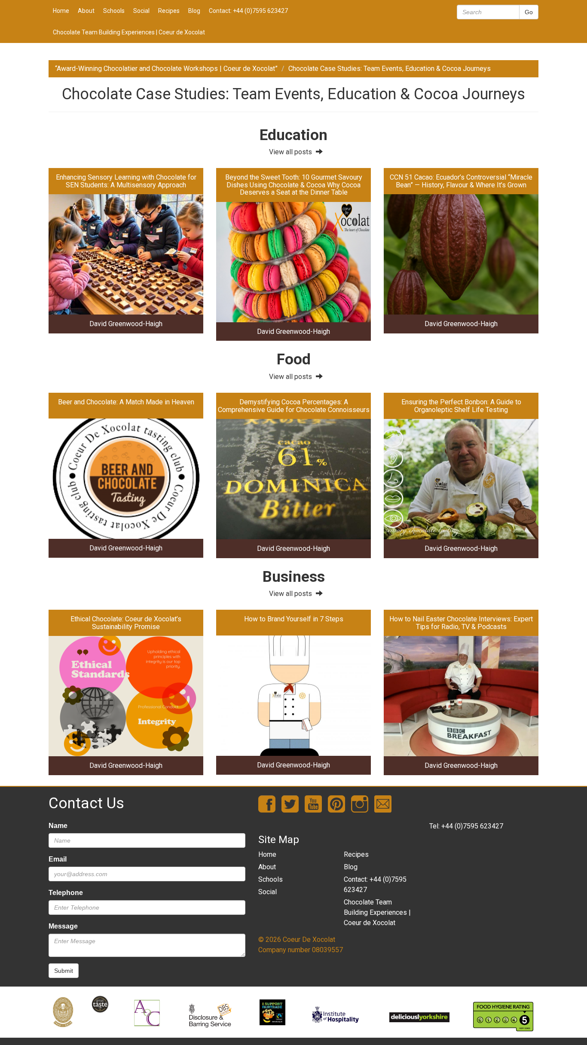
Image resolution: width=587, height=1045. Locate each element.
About (86, 10)
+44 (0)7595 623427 (472, 826)
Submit (63, 970)
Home (61, 10)
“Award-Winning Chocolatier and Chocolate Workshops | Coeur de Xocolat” (166, 68)
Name (58, 825)
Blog (194, 10)
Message (63, 926)
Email (58, 859)
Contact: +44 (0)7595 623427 (248, 10)
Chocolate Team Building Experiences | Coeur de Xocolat (129, 32)
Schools (114, 10)
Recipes (169, 10)
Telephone (66, 892)
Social (141, 10)
